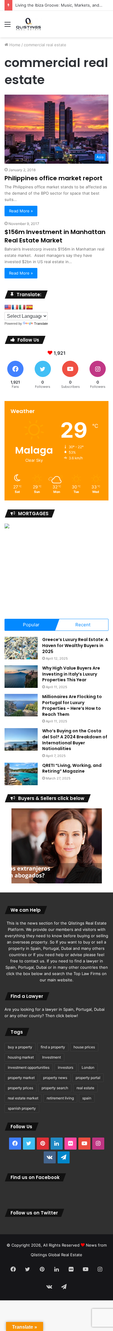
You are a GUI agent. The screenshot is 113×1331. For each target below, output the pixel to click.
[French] (15, 307)
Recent (82, 625)
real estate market (23, 1098)
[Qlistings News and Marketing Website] (28, 24)
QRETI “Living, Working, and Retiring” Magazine (72, 768)
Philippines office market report (53, 178)
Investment (51, 1057)
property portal (88, 1077)
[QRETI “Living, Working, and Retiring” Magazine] (21, 774)
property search (55, 1088)
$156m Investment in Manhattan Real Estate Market (55, 236)
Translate (41, 323)
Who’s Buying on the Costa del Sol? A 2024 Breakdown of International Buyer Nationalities (74, 740)
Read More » (21, 210)
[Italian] (22, 307)
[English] (8, 307)
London (88, 1067)
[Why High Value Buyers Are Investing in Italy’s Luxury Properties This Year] (21, 676)
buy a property (20, 1047)
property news (55, 1077)
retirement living (60, 1098)
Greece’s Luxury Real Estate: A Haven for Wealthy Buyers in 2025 (75, 645)
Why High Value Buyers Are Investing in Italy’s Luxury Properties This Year (71, 674)
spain (86, 1098)
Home (14, 44)
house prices (84, 1047)
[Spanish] (29, 307)
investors (65, 1067)
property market (21, 1077)
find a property (53, 1047)
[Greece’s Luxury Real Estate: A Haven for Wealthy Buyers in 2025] (21, 648)
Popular (31, 625)
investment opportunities (28, 1067)
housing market (21, 1057)
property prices (20, 1088)
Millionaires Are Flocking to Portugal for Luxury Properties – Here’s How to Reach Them (72, 705)
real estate (85, 1088)
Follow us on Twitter (34, 1213)
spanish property (22, 1108)
